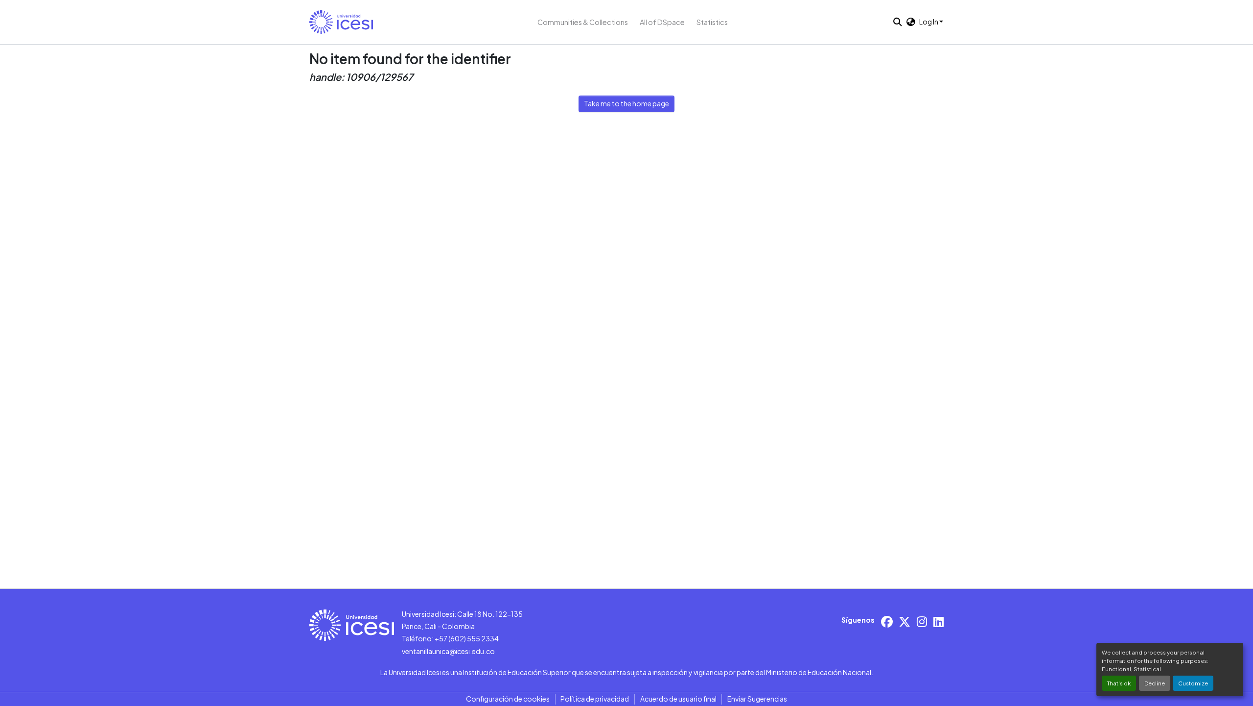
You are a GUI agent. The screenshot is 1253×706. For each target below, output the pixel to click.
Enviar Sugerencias (757, 698)
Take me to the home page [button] (626, 103)
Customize (1193, 683)
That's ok (1119, 683)
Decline (1154, 683)
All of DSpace (662, 22)
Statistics (712, 22)
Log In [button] (929, 21)
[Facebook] (887, 621)
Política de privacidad (594, 698)
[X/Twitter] (904, 621)
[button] (341, 22)
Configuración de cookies (508, 698)
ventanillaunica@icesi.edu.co (448, 651)
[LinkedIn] (938, 621)
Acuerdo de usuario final (678, 698)
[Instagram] (922, 621)
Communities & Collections (582, 22)
